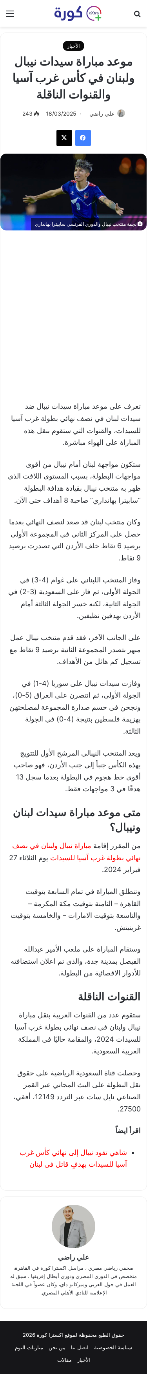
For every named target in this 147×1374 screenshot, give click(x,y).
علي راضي (101, 113)
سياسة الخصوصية (113, 1347)
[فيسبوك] (83, 138)
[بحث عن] (137, 16)
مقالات (64, 1360)
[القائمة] (10, 16)
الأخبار (73, 46)
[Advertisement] (73, 311)
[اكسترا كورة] (73, 13)
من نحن (57, 1347)
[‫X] (64, 138)
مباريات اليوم (29, 1347)
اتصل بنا (80, 1347)
